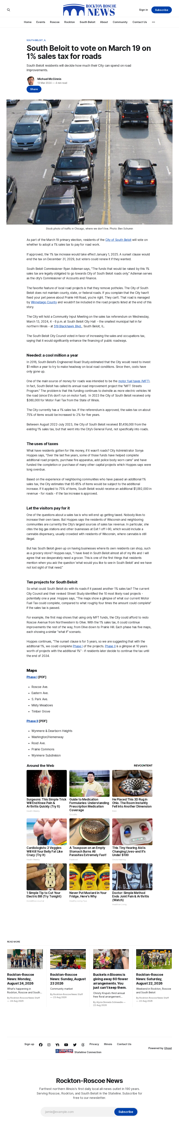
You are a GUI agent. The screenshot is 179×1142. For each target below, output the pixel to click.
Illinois (108, 1044)
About (104, 22)
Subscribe (161, 10)
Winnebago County (44, 302)
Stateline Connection (87, 1052)
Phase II (110, 646)
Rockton (69, 22)
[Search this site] (8, 10)
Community (120, 22)
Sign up (29, 1044)
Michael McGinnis (49, 79)
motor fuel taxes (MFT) (134, 381)
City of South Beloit (118, 240)
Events (40, 22)
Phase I (78, 646)
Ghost (168, 1048)
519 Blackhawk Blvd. (68, 326)
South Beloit (87, 22)
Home (27, 22)
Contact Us (140, 22)
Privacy (94, 1044)
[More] (153, 22)
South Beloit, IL (36, 40)
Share (34, 89)
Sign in (143, 9)
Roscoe (54, 22)
